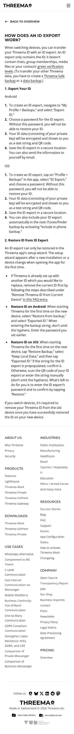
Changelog (47, 558)
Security (10, 456)
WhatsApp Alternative (19, 554)
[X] (41, 693)
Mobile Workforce (16, 595)
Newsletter (47, 616)
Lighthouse (12, 481)
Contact (45, 605)
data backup (32, 81)
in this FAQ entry (35, 299)
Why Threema (14, 445)
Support (45, 526)
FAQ (43, 520)
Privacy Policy (49, 622)
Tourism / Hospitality (54, 467)
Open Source (48, 578)
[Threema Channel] (30, 693)
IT (41, 473)
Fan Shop (46, 594)
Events (44, 531)
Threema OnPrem (16, 498)
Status (44, 542)
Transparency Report (54, 583)
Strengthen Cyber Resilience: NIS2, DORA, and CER (16, 641)
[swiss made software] (23, 715)
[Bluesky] (36, 693)
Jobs (43, 589)
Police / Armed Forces (54, 484)
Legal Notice (48, 627)
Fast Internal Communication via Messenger (17, 584)
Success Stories (50, 509)
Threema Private (15, 492)
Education (46, 478)
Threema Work (14, 487)
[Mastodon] (58, 693)
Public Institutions (52, 445)
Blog (43, 514)
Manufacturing (50, 450)
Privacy (9, 450)
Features (10, 476)
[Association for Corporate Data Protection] (37, 723)
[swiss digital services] (50, 715)
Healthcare (47, 456)
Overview (46, 657)
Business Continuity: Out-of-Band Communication (18, 605)
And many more (50, 489)
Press (43, 611)
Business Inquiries (52, 600)
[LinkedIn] (47, 693)
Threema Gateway (17, 503)
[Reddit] (52, 693)
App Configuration (52, 537)
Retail (44, 462)
